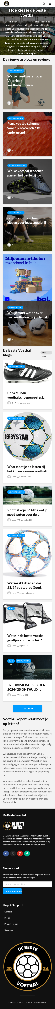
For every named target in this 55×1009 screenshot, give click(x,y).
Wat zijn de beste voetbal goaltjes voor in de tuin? (25, 638)
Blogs (11, 608)
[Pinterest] (20, 853)
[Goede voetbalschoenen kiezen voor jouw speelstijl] (27, 228)
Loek (13, 477)
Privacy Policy (11, 924)
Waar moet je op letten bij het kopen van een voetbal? (27, 469)
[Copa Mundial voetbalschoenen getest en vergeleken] (27, 373)
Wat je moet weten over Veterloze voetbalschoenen (25, 80)
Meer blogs (44, 353)
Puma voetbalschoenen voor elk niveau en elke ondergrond (24, 128)
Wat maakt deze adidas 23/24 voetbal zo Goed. (24, 585)
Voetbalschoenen (16, 71)
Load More (27, 708)
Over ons (8, 930)
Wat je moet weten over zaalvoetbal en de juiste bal (27, 315)
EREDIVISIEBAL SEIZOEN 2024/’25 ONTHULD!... (26, 687)
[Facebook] (6, 853)
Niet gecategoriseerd (17, 165)
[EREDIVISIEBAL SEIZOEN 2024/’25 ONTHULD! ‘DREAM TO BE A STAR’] (27, 666)
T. (12, 103)
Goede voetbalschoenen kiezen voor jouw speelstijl (26, 220)
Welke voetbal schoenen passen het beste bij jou (25, 173)
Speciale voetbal (15, 307)
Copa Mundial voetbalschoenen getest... (26, 395)
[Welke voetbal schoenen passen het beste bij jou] (27, 181)
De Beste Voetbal (39, 1002)
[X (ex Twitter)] (13, 853)
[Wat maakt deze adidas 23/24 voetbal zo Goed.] (27, 553)
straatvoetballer (26, 21)
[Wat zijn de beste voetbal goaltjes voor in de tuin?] (27, 616)
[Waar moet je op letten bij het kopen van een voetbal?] (27, 436)
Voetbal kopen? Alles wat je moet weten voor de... (27, 512)
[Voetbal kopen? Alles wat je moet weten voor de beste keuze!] (27, 495)
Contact (8, 911)
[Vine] (27, 853)
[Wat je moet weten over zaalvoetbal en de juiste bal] (27, 323)
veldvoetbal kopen (16, 366)
